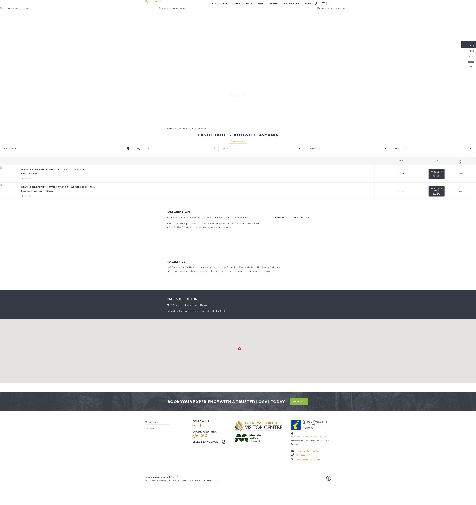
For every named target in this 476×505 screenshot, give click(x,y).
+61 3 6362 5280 (303, 455)
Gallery (471, 45)
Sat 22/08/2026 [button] (10, 148)
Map (472, 67)
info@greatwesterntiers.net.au (307, 451)
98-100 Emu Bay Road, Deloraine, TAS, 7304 (308, 436)
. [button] (26, 178)
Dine (237, 3)
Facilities (470, 61)
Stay (215, 3)
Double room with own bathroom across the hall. (58, 187)
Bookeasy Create (211, 480)
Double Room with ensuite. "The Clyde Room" (53, 169)
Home (169, 128)
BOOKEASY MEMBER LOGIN (156, 477)
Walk (249, 3)
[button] (437, 174)
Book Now (299, 401)
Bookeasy (187, 480)
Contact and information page (308, 459)
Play (226, 3)
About (471, 56)
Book (471, 51)
